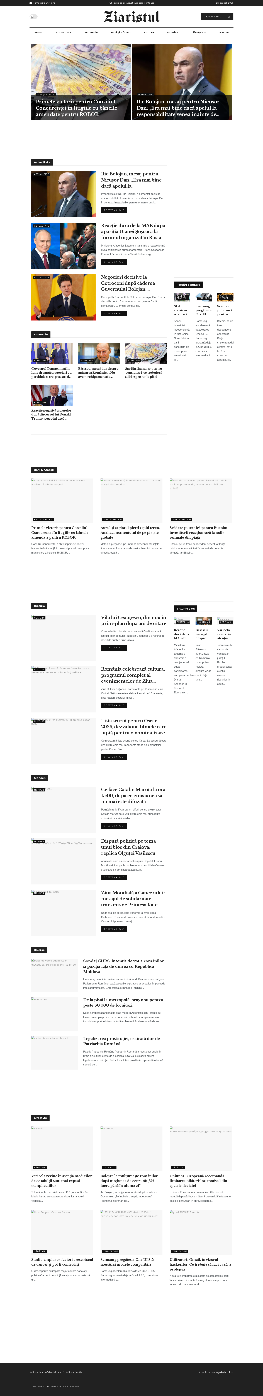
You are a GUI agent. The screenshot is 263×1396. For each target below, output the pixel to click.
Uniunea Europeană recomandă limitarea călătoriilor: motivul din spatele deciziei (198, 1181)
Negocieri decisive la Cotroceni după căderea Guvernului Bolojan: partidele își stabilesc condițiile (128, 283)
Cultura (149, 32)
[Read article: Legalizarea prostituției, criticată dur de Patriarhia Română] (54, 1053)
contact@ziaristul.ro (44, 3)
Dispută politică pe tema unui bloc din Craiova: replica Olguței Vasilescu (128, 847)
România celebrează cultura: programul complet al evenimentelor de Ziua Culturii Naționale (133, 675)
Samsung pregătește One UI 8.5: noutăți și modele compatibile (204, 310)
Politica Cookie (73, 1372)
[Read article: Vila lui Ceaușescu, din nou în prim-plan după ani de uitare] (63, 638)
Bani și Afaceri (120, 32)
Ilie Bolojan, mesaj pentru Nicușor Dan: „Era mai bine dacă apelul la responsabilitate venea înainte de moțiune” (178, 108)
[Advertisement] (131, 139)
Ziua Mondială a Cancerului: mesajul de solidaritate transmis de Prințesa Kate (133, 898)
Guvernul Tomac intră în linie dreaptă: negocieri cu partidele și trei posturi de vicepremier (51, 373)
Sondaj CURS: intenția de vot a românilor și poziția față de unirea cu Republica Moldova (123, 966)
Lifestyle (197, 32)
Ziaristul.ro (44, 1386)
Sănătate (226, 622)
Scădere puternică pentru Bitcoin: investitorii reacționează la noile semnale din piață (225, 310)
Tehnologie (205, 298)
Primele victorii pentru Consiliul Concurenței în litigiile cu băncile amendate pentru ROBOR (76, 108)
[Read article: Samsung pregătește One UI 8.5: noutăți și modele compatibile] (132, 1232)
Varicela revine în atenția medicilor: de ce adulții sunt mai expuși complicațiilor (225, 634)
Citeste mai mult (115, 209)
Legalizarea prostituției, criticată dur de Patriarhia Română (121, 1041)
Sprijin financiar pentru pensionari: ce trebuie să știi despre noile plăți (143, 372)
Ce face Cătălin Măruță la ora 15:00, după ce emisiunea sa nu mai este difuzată (133, 795)
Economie (91, 32)
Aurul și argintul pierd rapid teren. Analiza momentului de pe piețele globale (130, 533)
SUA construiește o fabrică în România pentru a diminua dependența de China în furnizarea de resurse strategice (182, 310)
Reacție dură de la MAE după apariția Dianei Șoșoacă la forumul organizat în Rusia (133, 231)
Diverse (224, 32)
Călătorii (178, 1168)
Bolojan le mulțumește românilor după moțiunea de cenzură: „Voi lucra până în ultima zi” (129, 1181)
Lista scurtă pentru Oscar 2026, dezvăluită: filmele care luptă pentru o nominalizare (134, 726)
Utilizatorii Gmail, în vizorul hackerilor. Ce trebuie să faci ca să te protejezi (201, 1264)
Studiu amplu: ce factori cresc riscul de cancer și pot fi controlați (62, 1262)
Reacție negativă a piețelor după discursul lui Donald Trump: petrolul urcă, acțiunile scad (51, 415)
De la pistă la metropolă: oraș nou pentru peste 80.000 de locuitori (123, 1002)
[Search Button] (229, 16)
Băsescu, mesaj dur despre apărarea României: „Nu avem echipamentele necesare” (98, 373)
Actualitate (63, 32)
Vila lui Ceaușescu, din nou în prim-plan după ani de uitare (134, 620)
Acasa (38, 32)
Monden (172, 32)
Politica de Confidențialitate (45, 1372)
